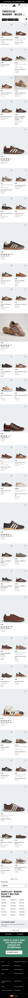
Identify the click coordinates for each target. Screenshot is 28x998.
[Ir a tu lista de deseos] (6, 5)
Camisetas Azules (13, 903)
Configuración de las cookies (6, 982)
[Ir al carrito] (25, 5)
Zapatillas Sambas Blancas (3, 903)
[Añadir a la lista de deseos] (11, 25)
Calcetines (4, 915)
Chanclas (21, 906)
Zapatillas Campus (12, 915)
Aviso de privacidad (18, 986)
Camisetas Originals (13, 909)
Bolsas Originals (3, 909)
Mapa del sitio (17, 965)
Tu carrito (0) (20, 934)
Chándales (22, 912)
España (16, 995)
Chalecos (21, 899)
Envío (2, 961)
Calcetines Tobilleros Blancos (4, 912)
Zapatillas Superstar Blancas (3, 906)
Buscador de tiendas (19, 973)
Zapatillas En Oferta (13, 900)
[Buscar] (22, 5)
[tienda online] (14, 6)
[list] (11, 19)
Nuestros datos (4, 969)
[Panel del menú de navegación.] (2, 5)
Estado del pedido (5, 965)
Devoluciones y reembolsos (20, 961)
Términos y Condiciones (6, 990)
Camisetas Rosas (13, 912)
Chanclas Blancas (21, 903)
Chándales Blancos (22, 909)
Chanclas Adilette (3, 900)
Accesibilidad (17, 990)
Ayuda (2, 973)
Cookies (3, 986)
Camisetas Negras (13, 906)
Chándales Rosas (22, 915)
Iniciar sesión (8, 934)
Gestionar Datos (18, 981)
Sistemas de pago (18, 969)
